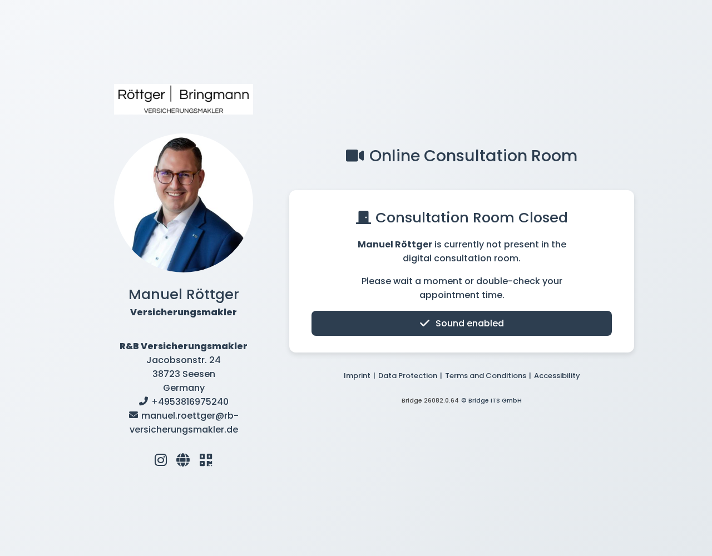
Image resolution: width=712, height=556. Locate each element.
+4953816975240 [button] (190, 401)
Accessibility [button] (557, 375)
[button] (161, 460)
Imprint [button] (357, 375)
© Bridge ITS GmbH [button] (491, 400)
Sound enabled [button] (470, 323)
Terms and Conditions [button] (485, 375)
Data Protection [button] (407, 375)
